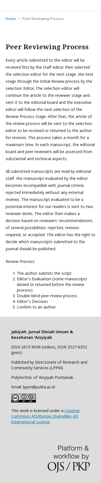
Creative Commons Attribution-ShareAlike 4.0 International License (45, 416)
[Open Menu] (5, 5)
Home (11, 18)
